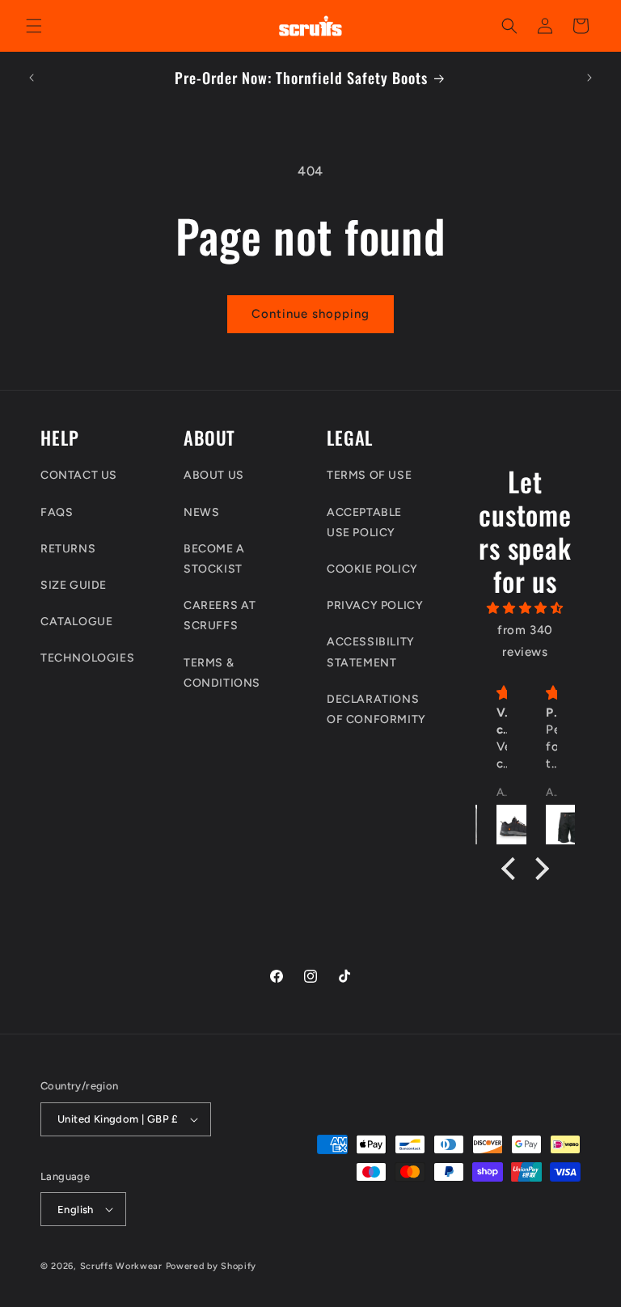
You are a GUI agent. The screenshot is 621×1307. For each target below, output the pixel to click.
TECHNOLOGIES (87, 658)
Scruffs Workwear (121, 1266)
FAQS (56, 512)
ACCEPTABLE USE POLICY (364, 522)
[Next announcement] (589, 77)
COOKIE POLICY (372, 569)
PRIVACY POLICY (375, 605)
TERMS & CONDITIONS (222, 673)
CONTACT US (78, 475)
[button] (34, 26)
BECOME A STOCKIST (214, 559)
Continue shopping (310, 314)
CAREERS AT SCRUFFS (220, 615)
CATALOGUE (76, 621)
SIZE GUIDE (73, 585)
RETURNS (67, 549)
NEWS (201, 512)
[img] (525, 608)
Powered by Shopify (211, 1266)
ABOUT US (214, 475)
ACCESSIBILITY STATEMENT (371, 652)
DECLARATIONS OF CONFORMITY (376, 709)
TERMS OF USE (369, 475)
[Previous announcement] (31, 77)
